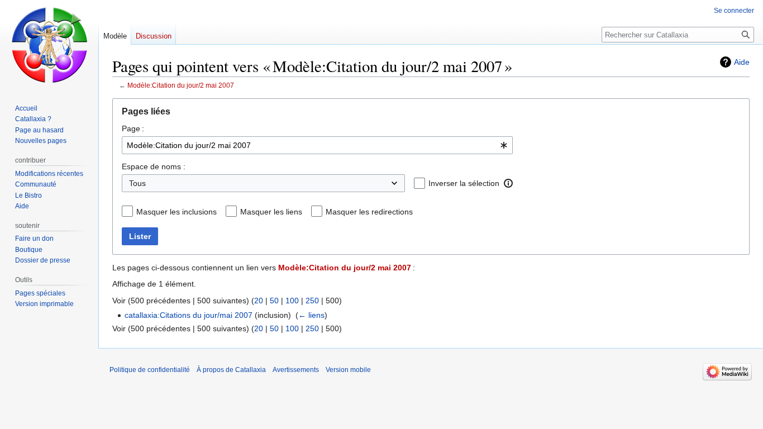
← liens (311, 315)
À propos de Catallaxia (231, 370)
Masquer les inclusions (176, 211)
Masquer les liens (271, 211)
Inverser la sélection (463, 183)
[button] (508, 183)
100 (292, 300)
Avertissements (296, 370)
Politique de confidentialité (149, 370)
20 (258, 300)
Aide (742, 62)
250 (312, 300)
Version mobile (348, 370)
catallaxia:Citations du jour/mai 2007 (188, 315)
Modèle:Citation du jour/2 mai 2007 (180, 85)
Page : (133, 128)
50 (274, 300)
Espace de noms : (153, 166)
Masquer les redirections (369, 211)
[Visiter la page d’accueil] (49, 44)
